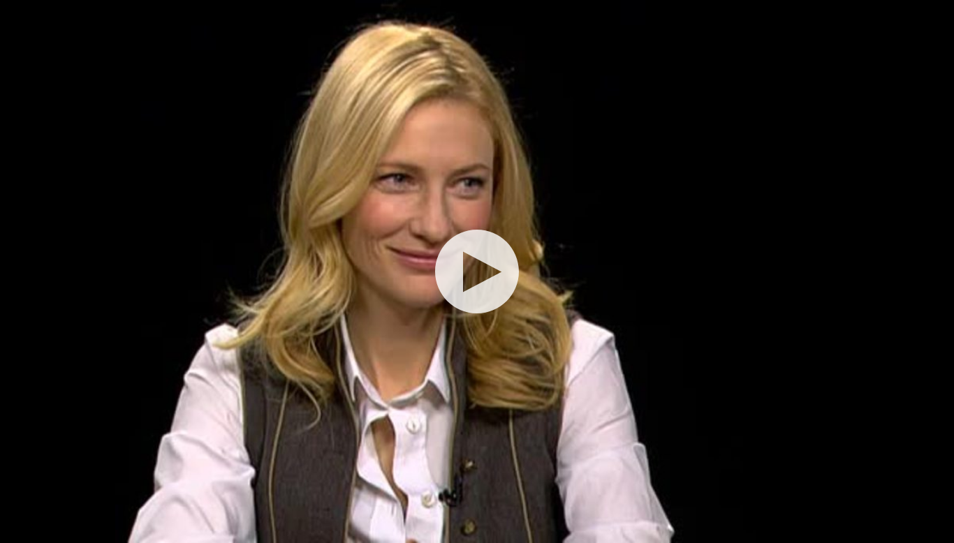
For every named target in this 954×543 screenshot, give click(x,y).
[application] (477, 271)
